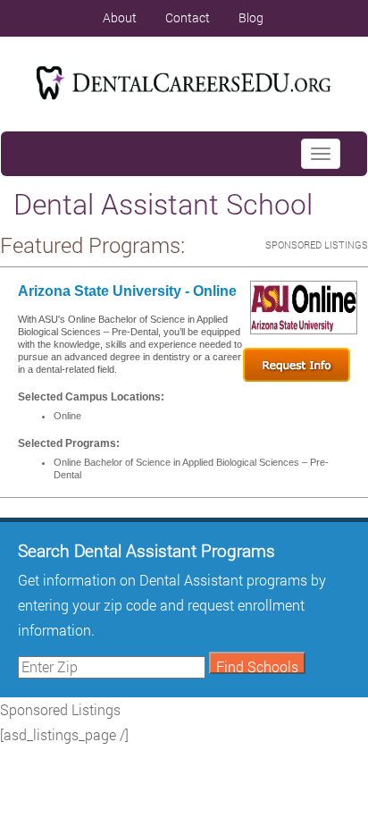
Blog (250, 17)
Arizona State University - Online (127, 291)
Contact (187, 17)
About (120, 17)
